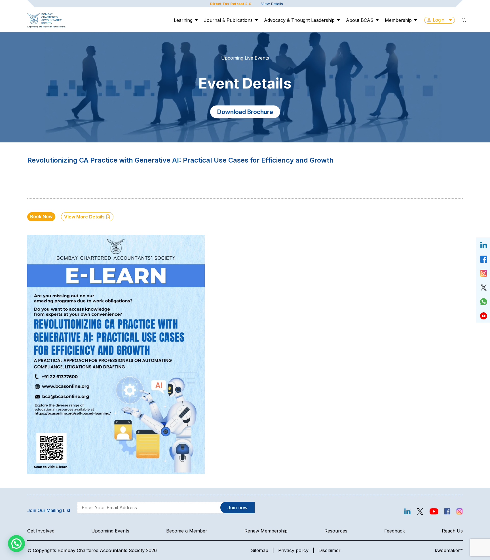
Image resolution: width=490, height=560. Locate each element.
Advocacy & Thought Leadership (299, 20)
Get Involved (40, 531)
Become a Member (186, 531)
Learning (183, 20)
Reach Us (452, 531)
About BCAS (359, 20)
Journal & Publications (228, 20)
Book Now (41, 216)
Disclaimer (329, 550)
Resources (335, 531)
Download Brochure (245, 111)
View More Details (85, 217)
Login (438, 20)
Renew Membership (266, 531)
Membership (398, 20)
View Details (272, 3)
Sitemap (259, 550)
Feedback (394, 531)
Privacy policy (293, 550)
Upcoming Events (110, 531)
